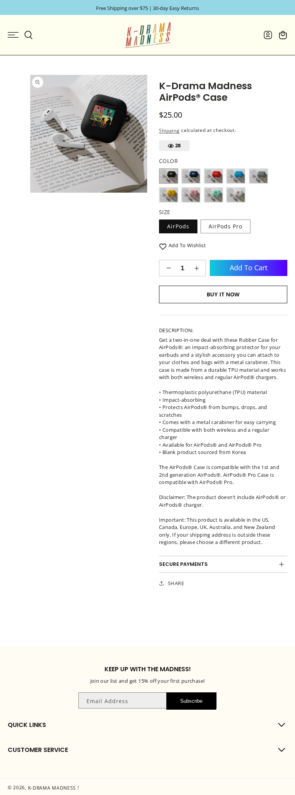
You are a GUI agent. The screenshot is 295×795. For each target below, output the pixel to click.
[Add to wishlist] (163, 246)
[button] (13, 35)
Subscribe (191, 701)
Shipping (169, 130)
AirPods (178, 226)
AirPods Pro (225, 226)
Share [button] (176, 583)
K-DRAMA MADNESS (52, 788)
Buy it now (223, 294)
